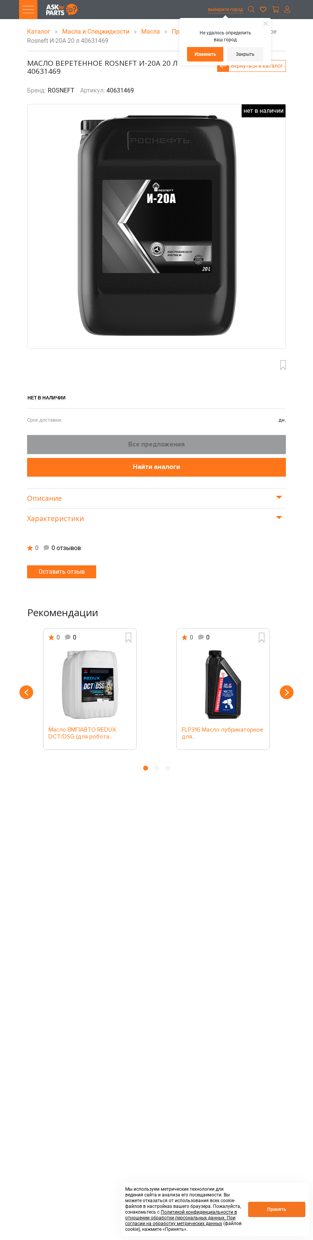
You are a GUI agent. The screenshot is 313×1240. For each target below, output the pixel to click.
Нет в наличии (46, 397)
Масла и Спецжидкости (96, 31)
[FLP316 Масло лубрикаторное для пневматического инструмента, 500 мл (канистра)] (223, 684)
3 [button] (167, 768)
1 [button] (145, 768)
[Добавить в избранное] (283, 365)
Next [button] (287, 692)
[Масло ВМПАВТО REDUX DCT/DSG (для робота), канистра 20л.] (89, 684)
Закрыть (245, 54)
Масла (151, 31)
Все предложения (156, 444)
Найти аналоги (156, 467)
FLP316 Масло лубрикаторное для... (222, 733)
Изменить (205, 54)
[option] (90, 689)
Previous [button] (26, 692)
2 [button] (156, 768)
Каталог (39, 31)
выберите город (225, 9)
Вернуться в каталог (257, 66)
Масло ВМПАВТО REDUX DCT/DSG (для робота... (82, 733)
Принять (276, 1209)
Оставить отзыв (62, 571)
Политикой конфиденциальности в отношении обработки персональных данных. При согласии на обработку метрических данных (181, 1217)
